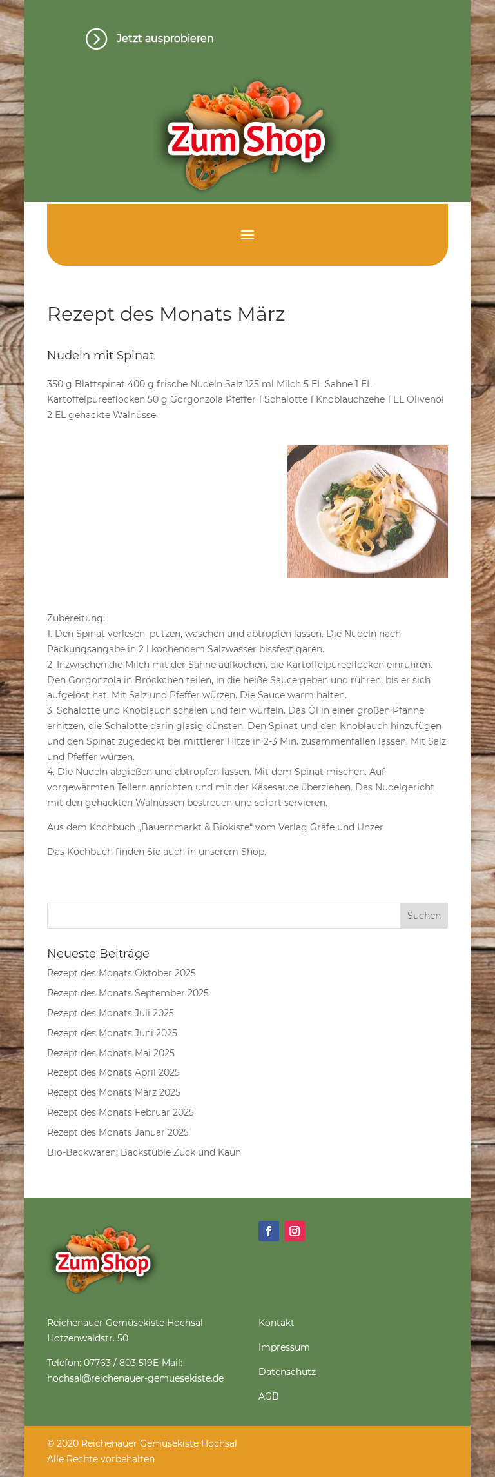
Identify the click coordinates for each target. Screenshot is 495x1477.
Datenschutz (287, 1372)
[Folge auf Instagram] (294, 1231)
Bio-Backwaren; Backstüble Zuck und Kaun (144, 1152)
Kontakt (276, 1323)
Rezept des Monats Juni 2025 (112, 1033)
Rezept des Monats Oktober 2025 (121, 973)
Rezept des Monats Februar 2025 (120, 1112)
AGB (268, 1396)
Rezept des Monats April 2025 (113, 1072)
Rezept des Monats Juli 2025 (110, 1013)
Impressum (284, 1347)
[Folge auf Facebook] (268, 1231)
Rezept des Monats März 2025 (113, 1092)
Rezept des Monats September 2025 (128, 993)
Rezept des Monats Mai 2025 (111, 1053)
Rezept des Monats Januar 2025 (118, 1132)
